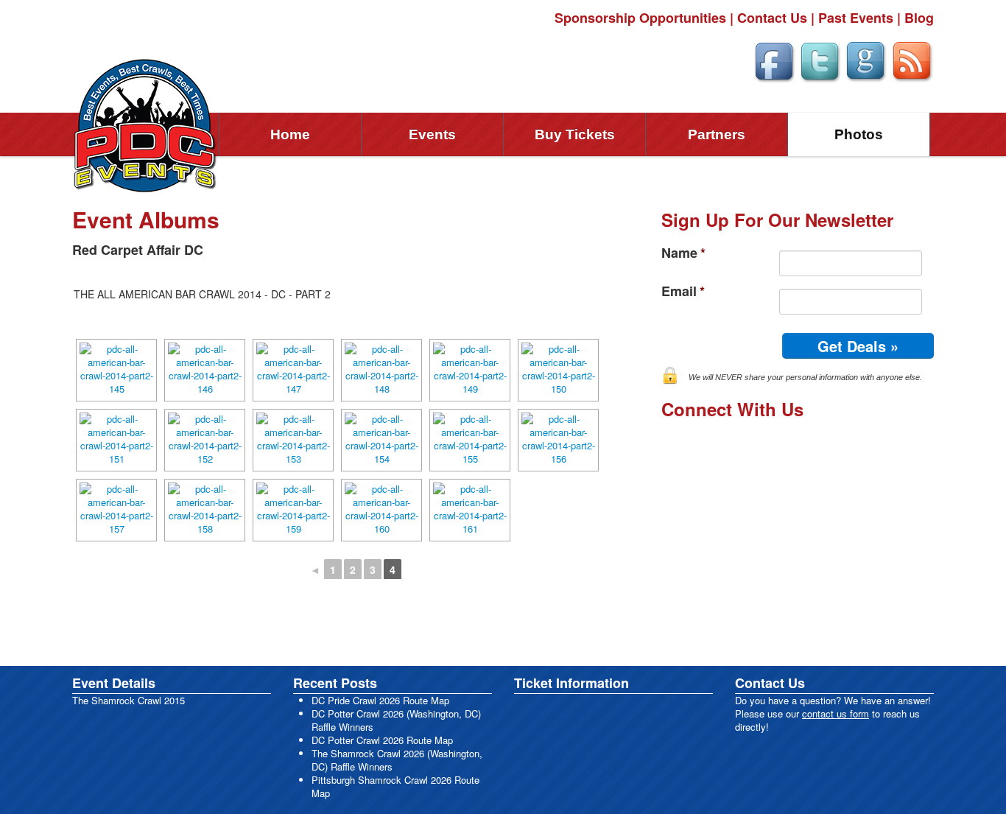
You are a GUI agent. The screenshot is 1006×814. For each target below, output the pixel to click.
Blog (919, 17)
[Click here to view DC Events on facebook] (774, 59)
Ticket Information (571, 682)
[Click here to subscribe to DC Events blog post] (912, 59)
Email (683, 291)
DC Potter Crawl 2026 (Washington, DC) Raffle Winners (396, 720)
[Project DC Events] (145, 124)
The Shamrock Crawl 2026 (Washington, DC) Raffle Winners (397, 759)
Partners (716, 134)
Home (290, 134)
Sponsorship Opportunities (640, 17)
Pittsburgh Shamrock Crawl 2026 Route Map (395, 786)
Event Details (113, 682)
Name (683, 253)
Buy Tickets (575, 134)
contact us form (835, 713)
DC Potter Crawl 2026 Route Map (382, 740)
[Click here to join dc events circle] (865, 59)
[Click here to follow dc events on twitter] (819, 59)
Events (432, 134)
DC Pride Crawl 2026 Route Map (380, 700)
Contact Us (772, 17)
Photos (858, 134)
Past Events (855, 17)
